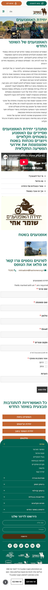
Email (43, 329)
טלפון (43, 315)
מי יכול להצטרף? (36, 176)
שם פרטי (42, 289)
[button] (24, 176)
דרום (41, 362)
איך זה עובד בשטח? (34, 191)
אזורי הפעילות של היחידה (32, 186)
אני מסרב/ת (17, 581)
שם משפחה (40, 302)
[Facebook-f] (10, 546)
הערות (44, 373)
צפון (42, 366)
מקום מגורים (40, 342)
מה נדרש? (39, 181)
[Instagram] (15, 546)
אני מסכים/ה (31, 581)
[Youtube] (27, 546)
